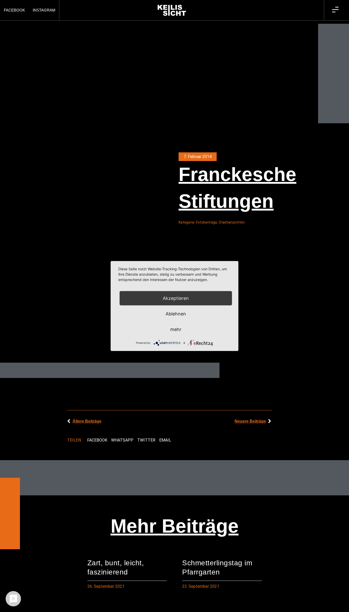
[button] (97, 440)
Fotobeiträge (206, 222)
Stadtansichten (232, 222)
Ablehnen (176, 313)
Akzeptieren (176, 298)
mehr (175, 329)
